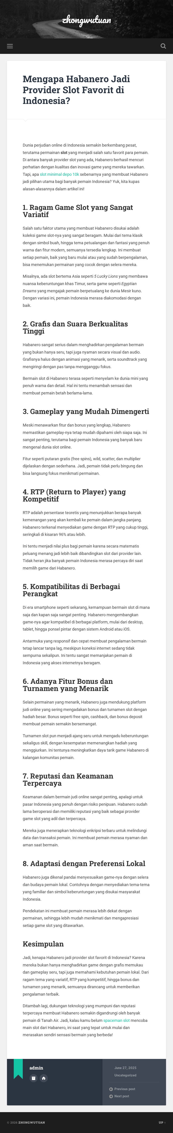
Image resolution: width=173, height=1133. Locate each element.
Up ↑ (162, 1122)
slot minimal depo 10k (59, 174)
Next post (121, 1096)
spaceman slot (116, 1020)
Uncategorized (125, 1075)
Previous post (124, 1089)
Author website (44, 1078)
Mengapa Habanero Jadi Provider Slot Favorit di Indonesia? (76, 89)
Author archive (34, 1078)
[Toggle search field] (163, 46)
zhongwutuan (86, 19)
